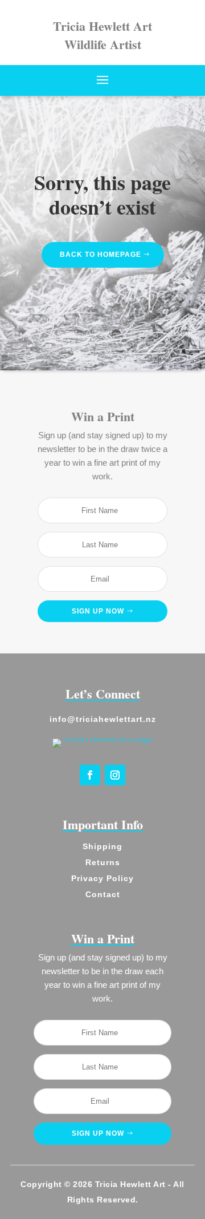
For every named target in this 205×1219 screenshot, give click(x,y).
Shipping (102, 846)
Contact (102, 894)
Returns (102, 862)
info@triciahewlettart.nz (103, 719)
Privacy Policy (102, 878)
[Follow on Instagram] (115, 775)
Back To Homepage (100, 255)
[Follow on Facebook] (90, 775)
